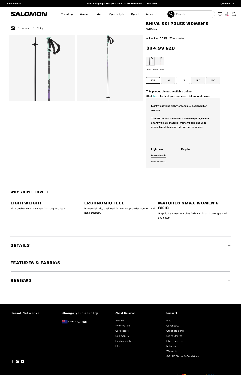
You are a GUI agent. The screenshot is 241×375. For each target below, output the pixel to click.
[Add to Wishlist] (228, 28)
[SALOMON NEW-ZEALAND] (29, 14)
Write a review (177, 38)
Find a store (14, 3)
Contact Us (227, 3)
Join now (151, 3)
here (156, 96)
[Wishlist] (220, 15)
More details (158, 155)
